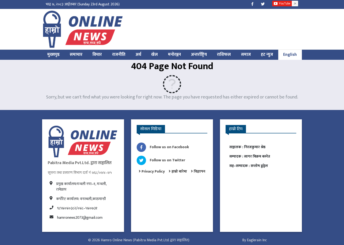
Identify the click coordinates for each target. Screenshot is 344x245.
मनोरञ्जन (174, 54)
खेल (154, 54)
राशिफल (224, 54)
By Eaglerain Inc (254, 240)
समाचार (76, 54)
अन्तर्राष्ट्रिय (199, 54)
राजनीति (118, 54)
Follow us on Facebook (169, 147)
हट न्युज (267, 54)
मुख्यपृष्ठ (53, 54)
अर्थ (138, 54)
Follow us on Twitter (167, 160)
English (290, 54)
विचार (97, 54)
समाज (246, 54)
